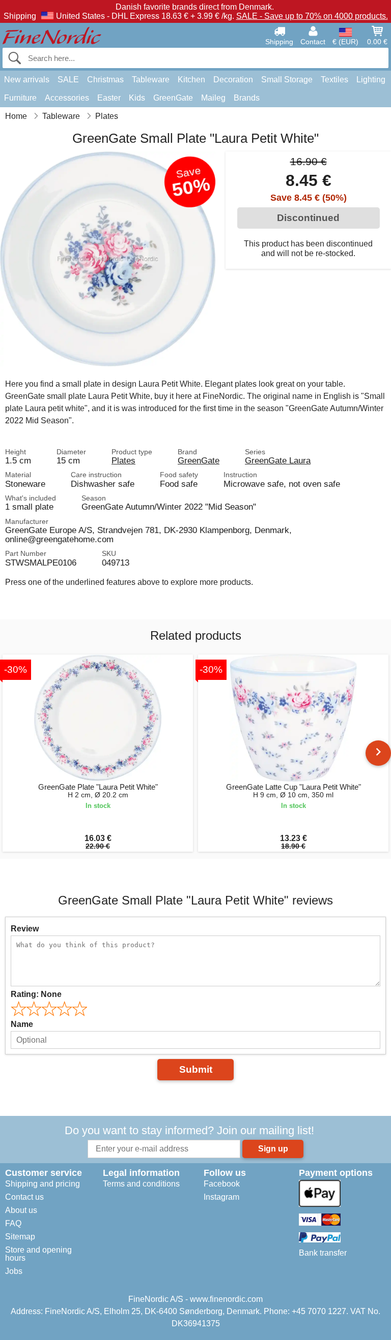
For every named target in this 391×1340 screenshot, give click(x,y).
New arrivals (26, 79)
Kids (137, 98)
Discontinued (308, 217)
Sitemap (20, 1236)
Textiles (334, 79)
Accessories (67, 98)
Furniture (20, 98)
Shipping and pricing (42, 1183)
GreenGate (173, 98)
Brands (247, 98)
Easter (109, 98)
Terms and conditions (141, 1183)
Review (25, 928)
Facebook (222, 1183)
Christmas (105, 79)
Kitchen (191, 79)
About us (21, 1210)
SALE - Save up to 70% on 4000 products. (312, 16)
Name (22, 1024)
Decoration (233, 79)
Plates (123, 460)
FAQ (13, 1223)
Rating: (36, 994)
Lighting (370, 79)
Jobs (13, 1271)
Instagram (221, 1197)
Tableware (151, 79)
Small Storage (287, 79)
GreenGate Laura (278, 460)
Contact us (24, 1197)
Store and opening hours (38, 1253)
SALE (68, 79)
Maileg (213, 98)
